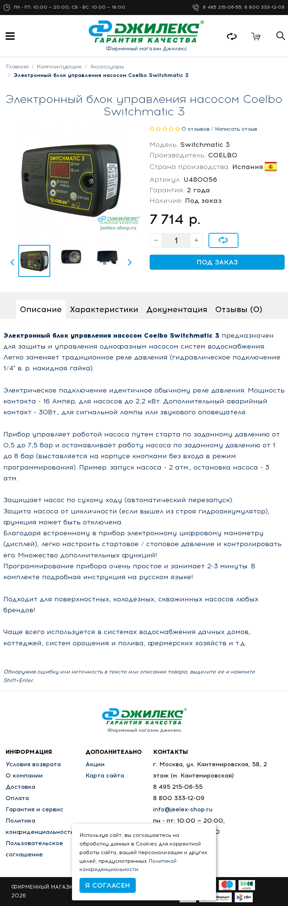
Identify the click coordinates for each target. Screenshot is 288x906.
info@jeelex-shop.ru (183, 809)
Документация (176, 309)
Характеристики (104, 309)
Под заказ (217, 262)
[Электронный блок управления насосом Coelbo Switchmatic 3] (34, 261)
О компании (24, 775)
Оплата (17, 798)
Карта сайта (105, 775)
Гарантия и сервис (34, 809)
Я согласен (107, 885)
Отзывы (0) (238, 309)
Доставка (20, 786)
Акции (95, 764)
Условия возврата (33, 764)
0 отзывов (196, 129)
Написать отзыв (236, 129)
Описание (41, 309)
